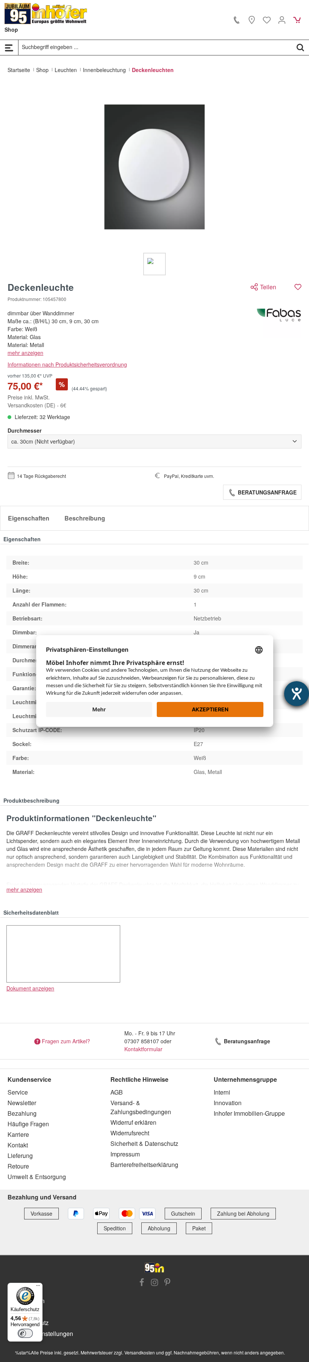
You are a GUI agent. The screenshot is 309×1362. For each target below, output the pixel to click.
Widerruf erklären (133, 1122)
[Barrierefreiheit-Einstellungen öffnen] (296, 693)
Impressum (125, 1154)
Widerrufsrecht (129, 1133)
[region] (154, 180)
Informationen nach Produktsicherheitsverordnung (67, 364)
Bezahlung (22, 1113)
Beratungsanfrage (266, 492)
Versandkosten (139, 1352)
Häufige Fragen (28, 1123)
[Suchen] (300, 47)
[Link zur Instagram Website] (154, 1283)
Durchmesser (24, 430)
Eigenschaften (28, 518)
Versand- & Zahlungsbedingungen (140, 1107)
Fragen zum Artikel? (66, 1041)
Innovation (228, 1102)
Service (18, 1092)
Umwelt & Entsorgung (37, 1176)
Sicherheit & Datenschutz (144, 1143)
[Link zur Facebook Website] (142, 1283)
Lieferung (20, 1155)
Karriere (18, 1134)
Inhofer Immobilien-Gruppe (249, 1113)
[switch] (25, 1333)
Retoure (18, 1166)
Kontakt (18, 1145)
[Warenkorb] (296, 19)
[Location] (251, 19)
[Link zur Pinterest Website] (167, 1283)
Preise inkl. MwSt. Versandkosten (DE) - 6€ (37, 401)
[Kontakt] (236, 19)
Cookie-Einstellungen (44, 1333)
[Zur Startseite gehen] (46, 13)
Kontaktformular (143, 1049)
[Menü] (9, 47)
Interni (222, 1092)
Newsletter (22, 1102)
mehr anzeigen (25, 352)
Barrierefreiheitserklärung (144, 1164)
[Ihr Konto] (281, 19)
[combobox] (155, 47)
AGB (116, 1092)
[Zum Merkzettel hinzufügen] (297, 286)
